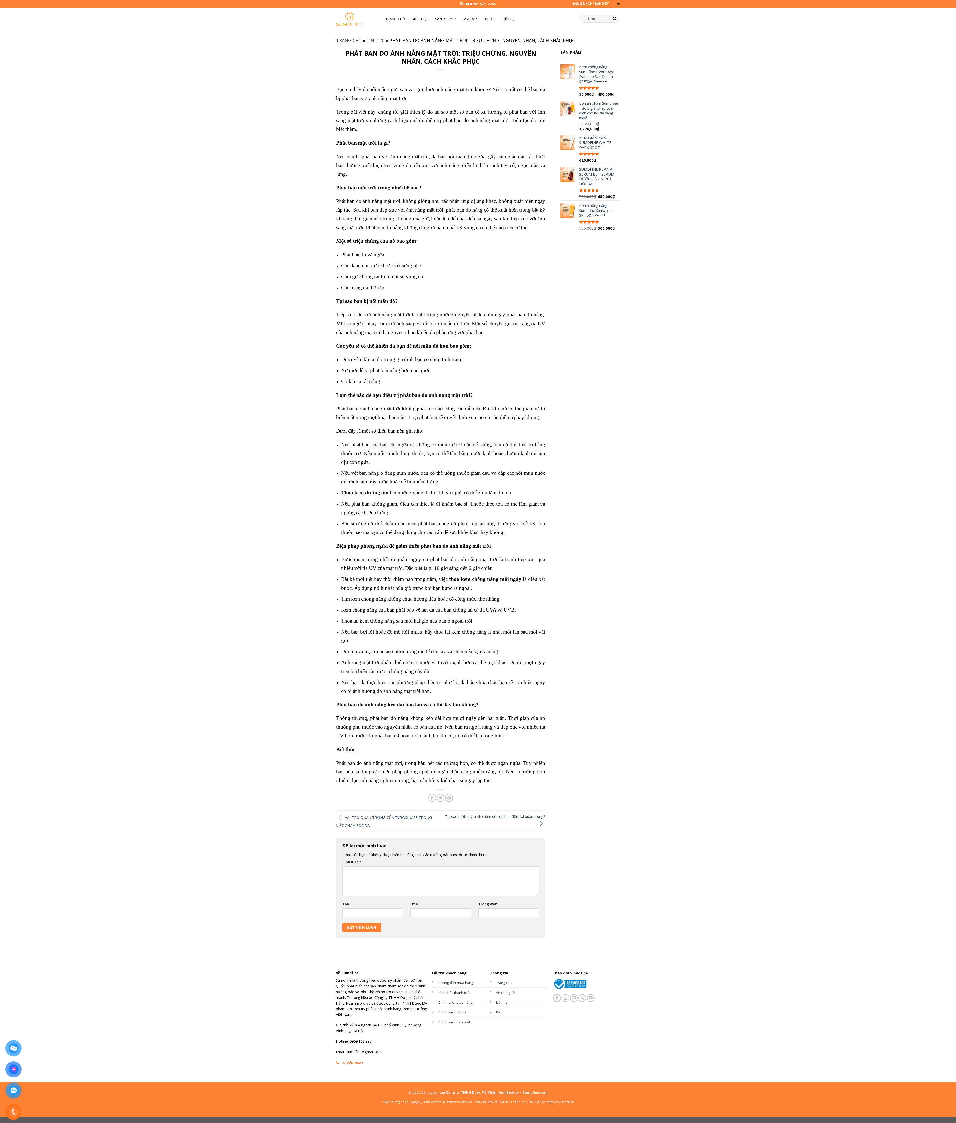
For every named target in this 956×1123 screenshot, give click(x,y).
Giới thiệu (420, 19)
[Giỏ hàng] (618, 4)
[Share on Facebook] (432, 798)
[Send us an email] (574, 998)
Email (415, 904)
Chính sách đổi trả (452, 1012)
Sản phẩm (443, 19)
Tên (345, 904)
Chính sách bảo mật (454, 1022)
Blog (499, 1012)
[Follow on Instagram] (565, 998)
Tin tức (489, 19)
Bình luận (351, 862)
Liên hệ (509, 19)
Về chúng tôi (506, 992)
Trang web (487, 904)
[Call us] (582, 998)
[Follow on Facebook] (557, 998)
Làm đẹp (469, 19)
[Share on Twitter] (441, 798)
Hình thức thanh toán (454, 992)
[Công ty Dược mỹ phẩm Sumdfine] (357, 19)
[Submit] (615, 19)
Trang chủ (349, 40)
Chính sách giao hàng (455, 1002)
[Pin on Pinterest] (449, 798)
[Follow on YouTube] (591, 998)
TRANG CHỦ (395, 19)
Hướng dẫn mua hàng (455, 982)
